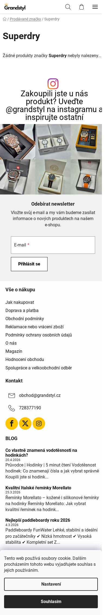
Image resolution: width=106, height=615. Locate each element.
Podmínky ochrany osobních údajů (38, 335)
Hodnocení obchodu (24, 359)
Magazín (13, 351)
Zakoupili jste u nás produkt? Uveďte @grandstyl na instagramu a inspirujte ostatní (54, 105)
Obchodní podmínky (24, 318)
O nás (11, 343)
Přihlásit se (29, 264)
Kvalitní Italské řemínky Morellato (38, 488)
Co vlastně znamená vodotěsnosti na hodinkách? (41, 453)
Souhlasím (51, 601)
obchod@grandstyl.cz (40, 395)
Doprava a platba (22, 310)
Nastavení (51, 584)
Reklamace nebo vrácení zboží (34, 326)
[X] (25, 423)
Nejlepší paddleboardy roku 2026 (37, 520)
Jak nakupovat (19, 302)
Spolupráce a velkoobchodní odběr (38, 367)
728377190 (30, 407)
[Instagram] (39, 423)
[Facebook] (11, 423)
